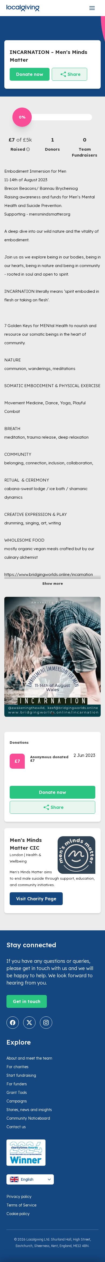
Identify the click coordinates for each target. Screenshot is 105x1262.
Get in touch (26, 1001)
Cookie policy (18, 1213)
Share (74, 74)
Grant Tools (16, 1092)
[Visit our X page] (29, 1022)
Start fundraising (21, 1075)
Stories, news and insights (29, 1109)
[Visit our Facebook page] (12, 1022)
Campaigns (16, 1101)
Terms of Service (21, 1205)
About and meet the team (29, 1058)
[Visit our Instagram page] (46, 1022)
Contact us (16, 1126)
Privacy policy (19, 1196)
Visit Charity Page (36, 898)
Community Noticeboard (28, 1118)
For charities (17, 1066)
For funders (16, 1084)
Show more (52, 583)
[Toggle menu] (92, 8)
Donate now (29, 74)
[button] (20, 144)
